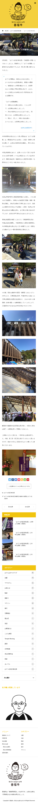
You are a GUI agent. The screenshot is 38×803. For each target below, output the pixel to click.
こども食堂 (19, 633)
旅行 (19, 608)
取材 (19, 593)
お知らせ (19, 588)
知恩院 (25, 496)
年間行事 (4, 738)
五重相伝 (19, 613)
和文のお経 (5, 744)
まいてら (19, 664)
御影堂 (17, 496)
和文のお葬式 (6, 747)
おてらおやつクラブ (19, 573)
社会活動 (4, 741)
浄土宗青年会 (19, 654)
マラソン (19, 603)
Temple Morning (19, 638)
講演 (19, 644)
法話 (19, 623)
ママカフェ (19, 583)
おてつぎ (29, 496)
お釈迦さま (19, 628)
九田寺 (6, 498)
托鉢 (19, 659)
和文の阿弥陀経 (7, 750)
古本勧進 (19, 649)
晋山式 (19, 618)
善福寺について (6, 735)
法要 (19, 578)
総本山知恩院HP (26, 128)
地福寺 (21, 496)
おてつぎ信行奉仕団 (13, 53)
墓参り (19, 598)
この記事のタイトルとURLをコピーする (19, 486)
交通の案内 (5, 752)
